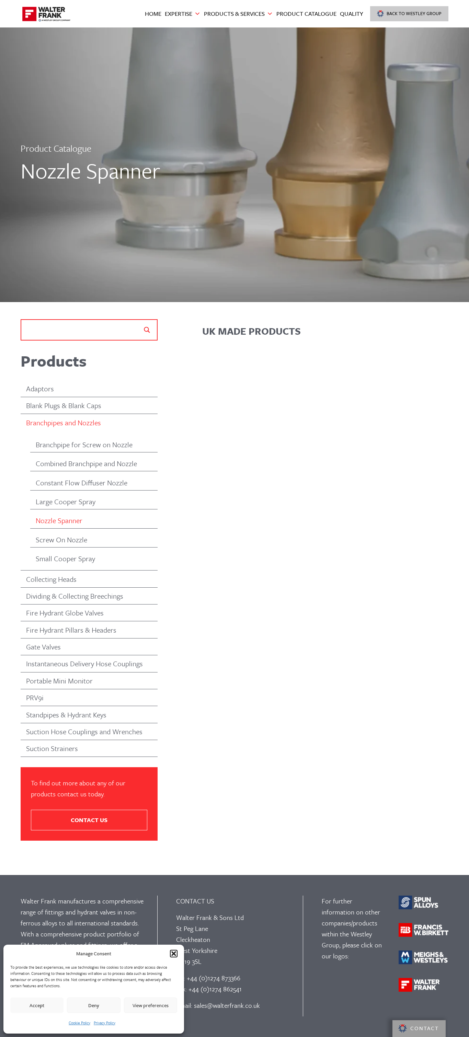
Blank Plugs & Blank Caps (63, 405)
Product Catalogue (306, 13)
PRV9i (35, 697)
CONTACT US (89, 820)
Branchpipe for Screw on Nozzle (84, 444)
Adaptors (40, 388)
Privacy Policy (104, 1023)
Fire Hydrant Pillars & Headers (71, 630)
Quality (351, 13)
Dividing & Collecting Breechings (74, 596)
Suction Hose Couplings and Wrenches (84, 731)
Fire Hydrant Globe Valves (65, 613)
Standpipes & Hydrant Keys (66, 715)
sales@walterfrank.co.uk (227, 1005)
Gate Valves (43, 647)
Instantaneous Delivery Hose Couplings (84, 663)
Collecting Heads (51, 579)
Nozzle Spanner (59, 520)
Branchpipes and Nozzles (63, 422)
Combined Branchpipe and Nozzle (86, 463)
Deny (93, 1005)
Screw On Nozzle (61, 539)
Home (153, 13)
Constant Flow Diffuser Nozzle (81, 482)
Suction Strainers (52, 748)
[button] (173, 953)
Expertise (178, 13)
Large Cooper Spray (65, 501)
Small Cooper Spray (65, 558)
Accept (37, 1005)
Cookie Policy (79, 1023)
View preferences (151, 1005)
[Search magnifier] (147, 330)
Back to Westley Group (414, 13)
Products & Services (234, 13)
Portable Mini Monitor (59, 681)
